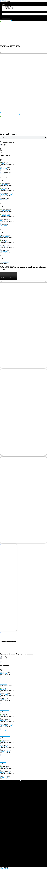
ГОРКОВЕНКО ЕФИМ (4, 262)
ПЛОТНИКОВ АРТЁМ (4, 168)
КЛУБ (3, 5)
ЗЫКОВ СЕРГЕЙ (3, 163)
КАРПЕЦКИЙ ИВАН (4, 179)
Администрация (8, 9)
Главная (3, 4)
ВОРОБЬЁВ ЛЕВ (3, 225)
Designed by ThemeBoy (4, 868)
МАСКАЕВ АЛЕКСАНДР (5, 210)
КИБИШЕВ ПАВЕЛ (4, 199)
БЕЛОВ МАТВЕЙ (3, 699)
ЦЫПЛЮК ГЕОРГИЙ (4, 236)
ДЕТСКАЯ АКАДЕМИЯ (10, 8)
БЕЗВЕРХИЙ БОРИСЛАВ (5, 756)
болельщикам (5, 12)
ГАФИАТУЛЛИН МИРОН (5, 173)
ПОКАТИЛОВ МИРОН (4, 220)
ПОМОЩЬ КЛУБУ (6, 18)
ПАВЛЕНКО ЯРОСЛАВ (5, 772)
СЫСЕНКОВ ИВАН (4, 189)
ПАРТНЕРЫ (4, 15)
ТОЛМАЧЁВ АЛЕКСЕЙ (5, 215)
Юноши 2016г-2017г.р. (9, 7)
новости (4, 11)
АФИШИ (6, 14)
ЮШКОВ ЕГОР (3, 205)
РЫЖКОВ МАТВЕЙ (4, 251)
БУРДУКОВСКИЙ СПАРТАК (6, 194)
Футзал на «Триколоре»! (5, 112)
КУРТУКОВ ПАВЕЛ (4, 246)
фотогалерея (7, 13)
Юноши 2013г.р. (8, 6)
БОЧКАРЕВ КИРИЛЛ (4, 184)
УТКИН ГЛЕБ (3, 241)
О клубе (6, 10)
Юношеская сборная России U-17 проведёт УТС (10, 114)
